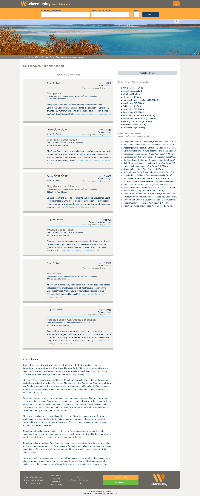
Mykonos (132, 97)
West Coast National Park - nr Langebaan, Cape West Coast (154, 144)
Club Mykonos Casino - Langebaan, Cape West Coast (152, 163)
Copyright (56, 478)
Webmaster (56, 475)
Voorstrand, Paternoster (139, 115)
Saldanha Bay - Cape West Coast (143, 169)
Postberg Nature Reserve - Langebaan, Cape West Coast (153, 148)
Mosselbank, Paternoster (139, 118)
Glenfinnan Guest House (62, 139)
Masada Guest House (60, 229)
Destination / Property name (51, 11)
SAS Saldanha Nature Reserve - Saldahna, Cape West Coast (155, 178)
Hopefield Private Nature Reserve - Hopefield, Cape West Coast (156, 181)
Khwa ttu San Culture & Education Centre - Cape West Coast (155, 200)
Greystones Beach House (62, 186)
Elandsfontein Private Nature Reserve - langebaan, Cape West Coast (158, 151)
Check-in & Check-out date (101, 11)
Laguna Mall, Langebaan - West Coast (145, 166)
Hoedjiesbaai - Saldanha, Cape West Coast (147, 175)
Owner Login (120, 483)
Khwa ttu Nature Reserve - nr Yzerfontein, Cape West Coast (155, 193)
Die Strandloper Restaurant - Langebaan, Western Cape (153, 160)
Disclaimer (56, 481)
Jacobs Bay (133, 109)
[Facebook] (78, 483)
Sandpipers (54, 93)
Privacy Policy (56, 484)
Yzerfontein (133, 103)
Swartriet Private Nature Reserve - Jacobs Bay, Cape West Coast (157, 197)
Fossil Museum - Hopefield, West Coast (146, 203)
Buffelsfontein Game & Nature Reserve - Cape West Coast (155, 172)
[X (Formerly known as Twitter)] (80, 483)
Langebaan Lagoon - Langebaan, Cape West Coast (150, 141)
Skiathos (132, 94)
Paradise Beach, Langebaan (140, 100)
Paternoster (133, 112)
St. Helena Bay (134, 124)
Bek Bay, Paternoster (137, 121)
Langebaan (132, 91)
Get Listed (33, 483)
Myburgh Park (133, 88)
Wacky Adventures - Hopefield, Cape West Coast (150, 187)
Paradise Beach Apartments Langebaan (71, 319)
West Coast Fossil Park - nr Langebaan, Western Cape (152, 184)
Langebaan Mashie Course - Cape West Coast (149, 154)
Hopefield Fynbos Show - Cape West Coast (148, 206)
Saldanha (132, 106)
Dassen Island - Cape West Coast (143, 190)
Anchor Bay (54, 273)
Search (150, 14)
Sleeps (136, 11)
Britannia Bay (134, 127)
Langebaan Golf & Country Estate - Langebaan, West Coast (155, 157)
